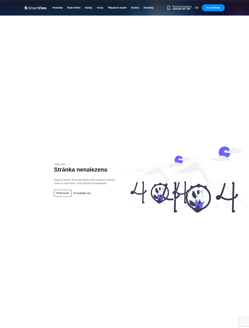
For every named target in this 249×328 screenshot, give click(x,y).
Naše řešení (73, 7)
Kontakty (149, 7)
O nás (100, 7)
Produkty (58, 7)
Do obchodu (213, 7)
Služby (88, 7)
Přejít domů (62, 193)
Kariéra (135, 7)
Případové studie (117, 7)
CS (196, 7)
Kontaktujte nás (82, 193)
